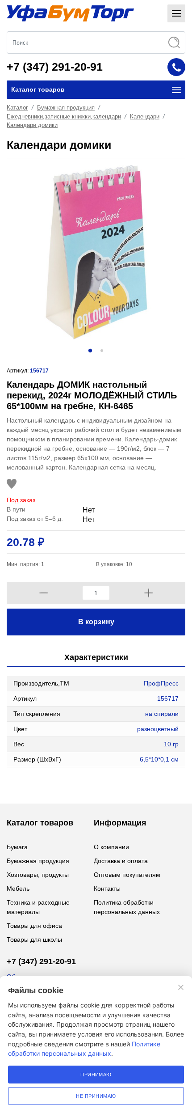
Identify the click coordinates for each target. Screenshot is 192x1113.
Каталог (17, 107)
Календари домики (32, 125)
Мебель (18, 888)
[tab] (96, 658)
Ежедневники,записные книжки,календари (64, 116)
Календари (144, 116)
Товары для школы (34, 939)
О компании (111, 847)
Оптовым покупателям (127, 874)
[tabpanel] (96, 252)
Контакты (107, 888)
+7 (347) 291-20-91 (55, 66)
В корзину (96, 622)
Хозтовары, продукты (38, 874)
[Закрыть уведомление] (181, 987)
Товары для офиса (34, 925)
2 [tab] (101, 350)
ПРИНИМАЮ (96, 1074)
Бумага (17, 847)
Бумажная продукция (66, 107)
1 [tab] (90, 350)
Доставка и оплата (121, 860)
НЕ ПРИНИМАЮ (96, 1096)
